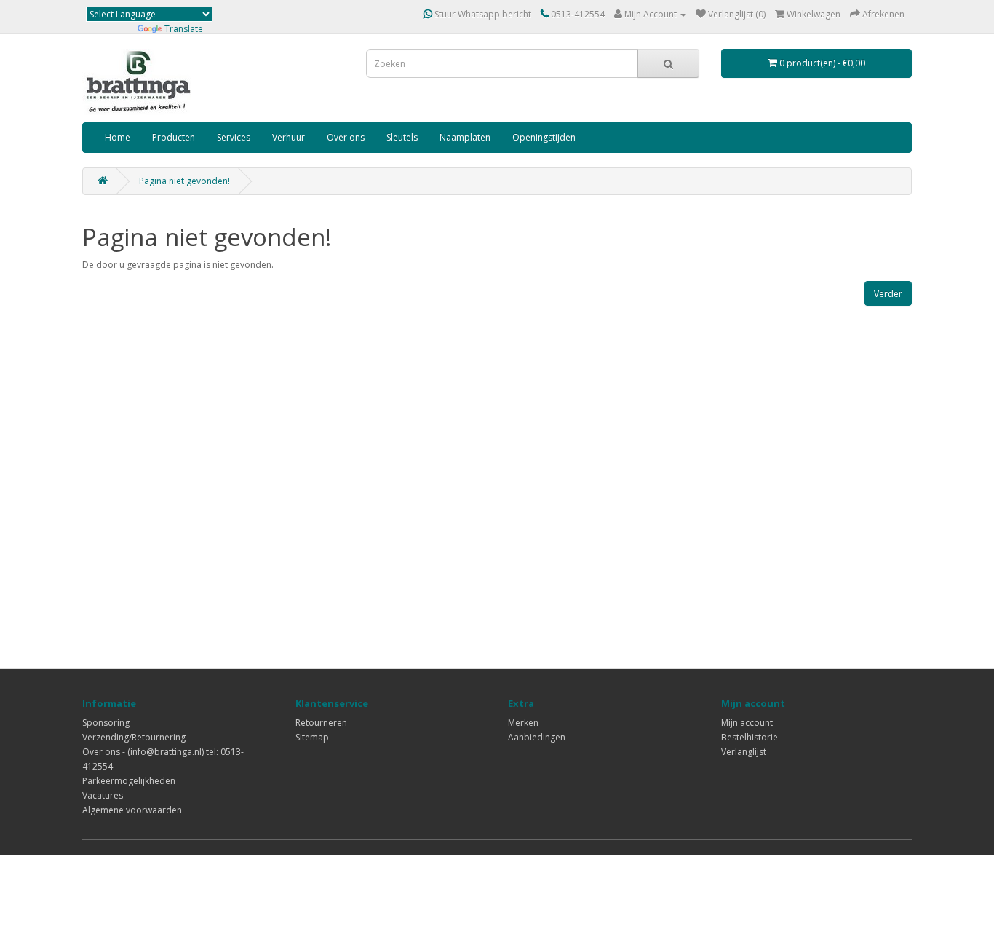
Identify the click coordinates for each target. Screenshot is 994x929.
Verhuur (288, 137)
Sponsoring (106, 722)
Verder (888, 294)
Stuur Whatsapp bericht (481, 14)
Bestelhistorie (749, 737)
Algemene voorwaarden (132, 810)
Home (117, 137)
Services (233, 137)
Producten (173, 137)
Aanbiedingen (536, 737)
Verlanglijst (743, 752)
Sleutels (402, 137)
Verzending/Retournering (134, 737)
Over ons (346, 137)
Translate (183, 29)
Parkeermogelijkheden (128, 781)
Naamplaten (465, 137)
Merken (523, 722)
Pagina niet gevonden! (184, 181)
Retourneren (321, 722)
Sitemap (312, 737)
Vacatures (102, 795)
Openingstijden (544, 137)
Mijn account (747, 722)
